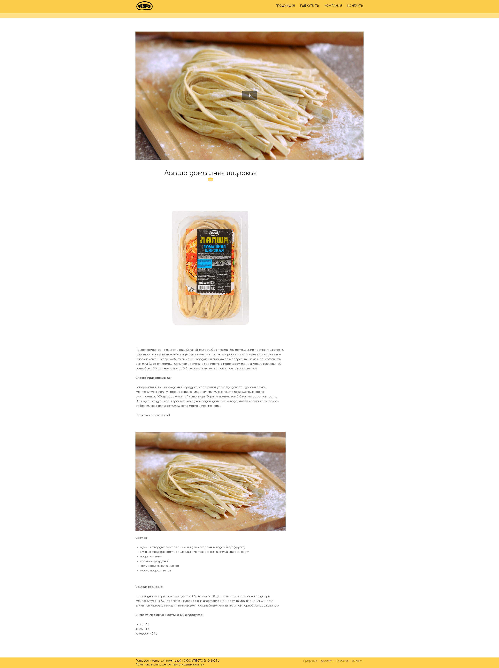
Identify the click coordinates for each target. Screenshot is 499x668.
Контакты (355, 5)
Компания (333, 5)
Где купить (309, 5)
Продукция (285, 5)
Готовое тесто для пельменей (158, 660)
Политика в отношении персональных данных (169, 664)
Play (249, 95)
